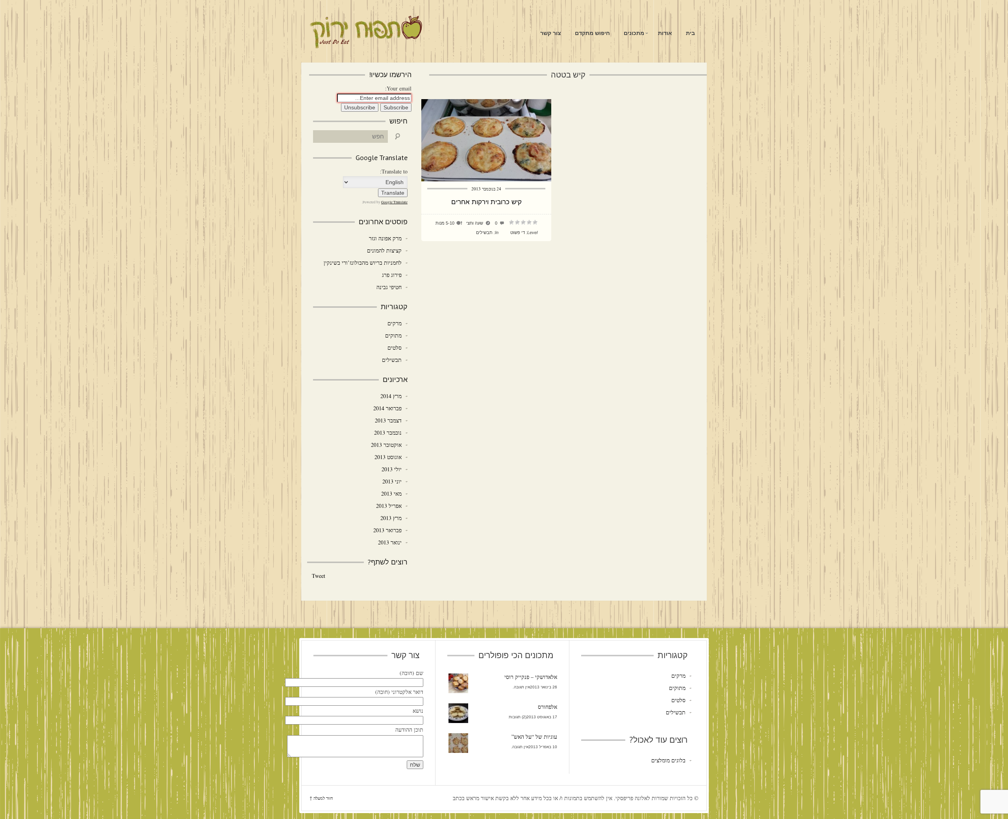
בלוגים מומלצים (668, 760)
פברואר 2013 (387, 530)
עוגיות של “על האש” (534, 736)
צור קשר (550, 33)
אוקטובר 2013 (386, 444)
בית (690, 33)
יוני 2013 (392, 481)
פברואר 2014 (387, 408)
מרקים (394, 323)
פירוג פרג (392, 275)
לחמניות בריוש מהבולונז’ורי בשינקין (363, 262)
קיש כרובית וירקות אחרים (486, 201)
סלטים (394, 347)
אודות (665, 33)
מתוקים (393, 335)
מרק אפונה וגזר (385, 238)
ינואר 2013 (390, 542)
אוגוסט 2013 (388, 457)
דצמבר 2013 (388, 420)
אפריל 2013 (389, 505)
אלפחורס (547, 706)
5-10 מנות (444, 223)
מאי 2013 (391, 493)
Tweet (318, 575)
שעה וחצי (474, 223)
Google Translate (394, 202)
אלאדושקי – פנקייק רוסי (530, 677)
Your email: (398, 88)
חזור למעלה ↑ (321, 798)
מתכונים (634, 33)
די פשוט (517, 232)
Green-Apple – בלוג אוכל (365, 32)
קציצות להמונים (384, 250)
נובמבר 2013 (388, 432)
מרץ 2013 (391, 518)
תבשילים (484, 232)
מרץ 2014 (391, 396)
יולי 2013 (392, 469)
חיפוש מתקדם (592, 33)
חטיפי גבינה (389, 287)
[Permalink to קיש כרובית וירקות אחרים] (486, 179)
